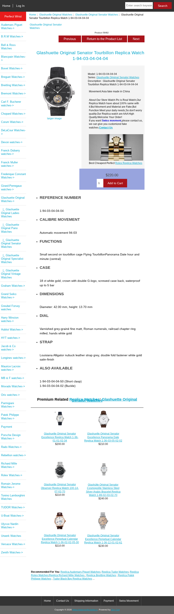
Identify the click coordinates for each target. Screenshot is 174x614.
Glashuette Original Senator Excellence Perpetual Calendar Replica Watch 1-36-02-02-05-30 (60, 538)
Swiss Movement (129, 600)
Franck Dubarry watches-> (10, 152)
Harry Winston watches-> (9, 319)
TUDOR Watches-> (13, 507)
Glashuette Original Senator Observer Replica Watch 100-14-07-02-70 (60, 488)
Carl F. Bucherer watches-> (11, 103)
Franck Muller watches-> (9, 164)
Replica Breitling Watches (101, 575)
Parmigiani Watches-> (7, 405)
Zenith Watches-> (12, 552)
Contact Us (106, 127)
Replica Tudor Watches (115, 571)
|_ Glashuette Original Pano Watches (10, 228)
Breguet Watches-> (13, 76)
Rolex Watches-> (11, 475)
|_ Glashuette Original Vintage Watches (11, 274)
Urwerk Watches (11, 535)
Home (6, 5)
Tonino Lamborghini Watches (13, 497)
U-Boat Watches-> (12, 515)
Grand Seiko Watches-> (8, 295)
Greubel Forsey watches (10, 307)
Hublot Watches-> (12, 329)
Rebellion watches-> (13, 455)
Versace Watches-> (13, 544)
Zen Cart (115, 609)
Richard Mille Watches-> (9, 465)
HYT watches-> (10, 337)
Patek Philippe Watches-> (10, 416)
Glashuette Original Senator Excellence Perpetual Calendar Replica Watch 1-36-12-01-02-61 (103, 539)
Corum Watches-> (12, 122)
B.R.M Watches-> (12, 36)
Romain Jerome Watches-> (10, 485)
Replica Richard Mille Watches (67, 575)
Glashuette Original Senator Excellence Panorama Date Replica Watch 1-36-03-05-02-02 (103, 437)
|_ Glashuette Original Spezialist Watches (12, 259)
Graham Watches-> (13, 285)
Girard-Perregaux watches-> (11, 187)
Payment (6, 426)
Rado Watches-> (11, 447)
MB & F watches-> (12, 378)
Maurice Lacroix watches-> (11, 368)
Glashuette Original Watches (55, 14)
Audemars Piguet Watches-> (11, 26)
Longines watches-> (13, 357)
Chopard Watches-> (13, 113)
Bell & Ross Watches (8, 46)
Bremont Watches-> (13, 93)
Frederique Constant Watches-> (13, 175)
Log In (20, 5)
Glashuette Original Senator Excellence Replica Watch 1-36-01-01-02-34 (59, 437)
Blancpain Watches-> (13, 58)
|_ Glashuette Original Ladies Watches (10, 213)
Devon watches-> (11, 142)
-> (13, 199)
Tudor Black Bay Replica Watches (72, 578)
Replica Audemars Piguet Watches (80, 571)
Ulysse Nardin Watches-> (9, 525)
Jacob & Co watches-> (8, 348)
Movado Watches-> (13, 386)
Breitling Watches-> (13, 85)
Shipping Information (86, 600)
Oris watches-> (10, 394)
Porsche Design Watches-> (11, 436)
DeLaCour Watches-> (13, 132)
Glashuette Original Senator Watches (96, 14)
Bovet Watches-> (11, 68)
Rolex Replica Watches (128, 163)
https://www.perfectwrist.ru (85, 609)
